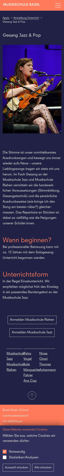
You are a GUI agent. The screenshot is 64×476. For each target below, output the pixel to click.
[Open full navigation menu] (58, 5)
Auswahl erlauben (16, 467)
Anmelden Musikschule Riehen (32, 319)
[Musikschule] (21, 5)
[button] (32, 395)
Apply (6, 18)
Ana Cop (30, 380)
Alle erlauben (43, 467)
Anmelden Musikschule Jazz (32, 332)
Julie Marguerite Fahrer (31, 370)
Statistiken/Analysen (24, 457)
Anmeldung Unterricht (26, 18)
